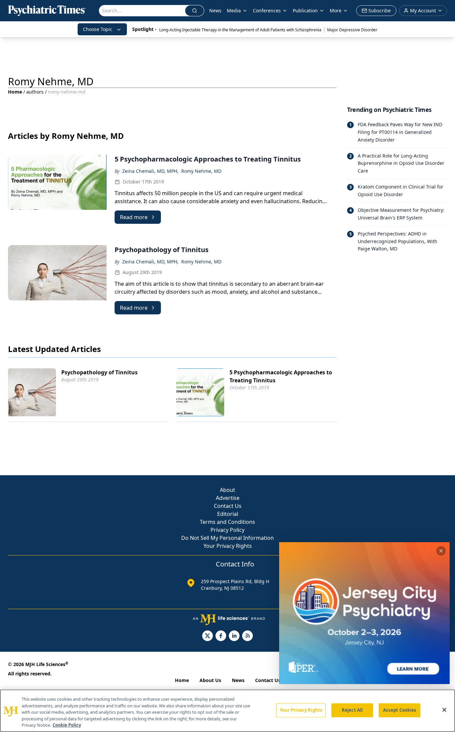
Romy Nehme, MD (201, 171)
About (227, 490)
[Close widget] (441, 550)
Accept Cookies (399, 710)
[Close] (444, 710)
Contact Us (227, 506)
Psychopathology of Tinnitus (99, 372)
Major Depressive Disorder (352, 30)
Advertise (227, 498)
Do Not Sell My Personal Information (227, 538)
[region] (227, 710)
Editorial (227, 514)
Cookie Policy (67, 725)
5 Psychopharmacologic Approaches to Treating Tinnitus (280, 376)
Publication (305, 10)
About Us (210, 680)
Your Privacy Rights (228, 545)
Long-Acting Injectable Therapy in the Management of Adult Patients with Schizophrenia (240, 30)
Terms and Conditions (227, 522)
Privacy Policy (227, 530)
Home (15, 92)
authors (35, 92)
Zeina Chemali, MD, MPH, (150, 171)
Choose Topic (97, 29)
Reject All (352, 710)
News (215, 10)
